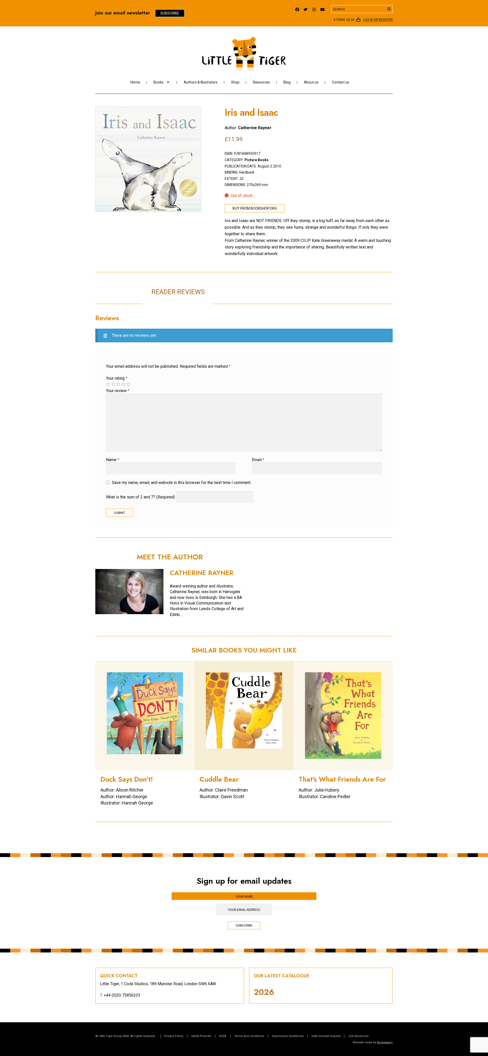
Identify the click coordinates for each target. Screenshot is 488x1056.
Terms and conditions (249, 1036)
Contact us (340, 82)
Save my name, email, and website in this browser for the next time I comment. (181, 482)
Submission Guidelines (288, 1036)
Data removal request (326, 1036)
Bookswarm (385, 1042)
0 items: (344, 20)
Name (112, 459)
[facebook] (297, 8)
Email (258, 459)
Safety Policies (201, 1036)
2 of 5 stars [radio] (113, 384)
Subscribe (169, 13)
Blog (287, 82)
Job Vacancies (358, 1036)
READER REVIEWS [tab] (178, 292)
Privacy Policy (173, 1036)
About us (311, 82)
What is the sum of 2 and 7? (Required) (140, 497)
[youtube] (322, 8)
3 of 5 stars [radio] (118, 384)
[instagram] (314, 8)
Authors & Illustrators (201, 82)
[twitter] (306, 8)
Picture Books (257, 160)
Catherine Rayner (254, 127)
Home (135, 82)
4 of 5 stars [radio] (123, 384)
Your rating (116, 378)
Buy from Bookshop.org (255, 208)
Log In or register (378, 20)
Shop (235, 82)
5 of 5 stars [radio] (128, 384)
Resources (261, 82)
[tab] (249, 286)
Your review (117, 390)
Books (158, 82)
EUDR (222, 1036)
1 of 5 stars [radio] (108, 384)
